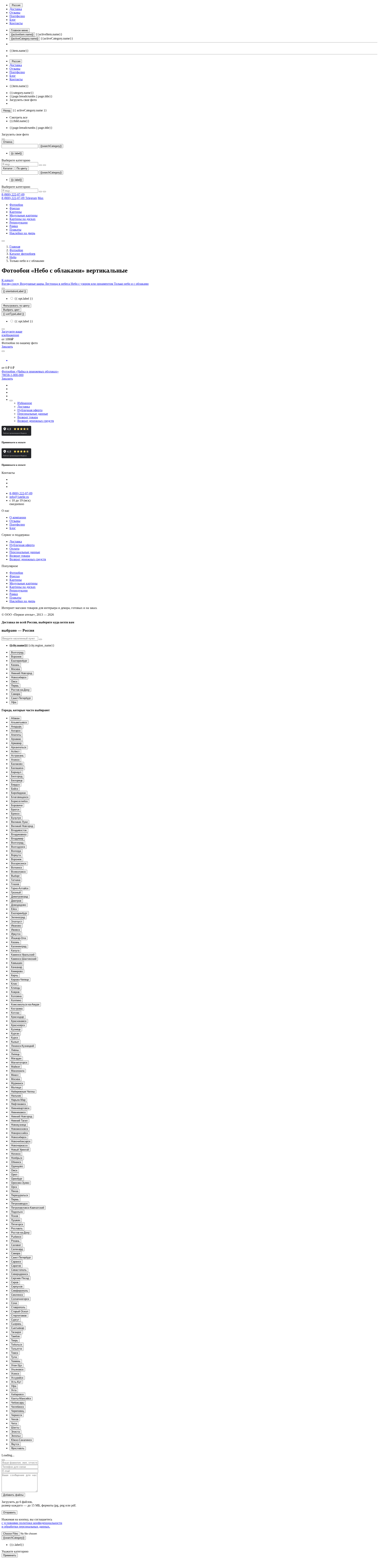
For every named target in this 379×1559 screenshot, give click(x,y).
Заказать (7, 346)
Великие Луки (19, 821)
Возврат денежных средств (35, 420)
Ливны (15, 1050)
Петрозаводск (19, 1203)
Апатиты (16, 734)
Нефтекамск (18, 1104)
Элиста (15, 1431)
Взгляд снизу (11, 283)
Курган (15, 1033)
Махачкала (17, 1070)
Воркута (16, 855)
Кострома (17, 1008)
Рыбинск (16, 1236)
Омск (14, 681)
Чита (14, 1423)
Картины (15, 212)
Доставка (15, 9)
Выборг (15, 875)
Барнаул (16, 772)
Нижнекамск (18, 1112)
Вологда (16, 851)
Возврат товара (27, 417)
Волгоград (17, 652)
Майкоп (15, 1066)
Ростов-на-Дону (20, 689)
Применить (9, 1555)
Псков (14, 1216)
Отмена (7, 141)
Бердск (15, 784)
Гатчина (15, 880)
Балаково (17, 763)
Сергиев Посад (20, 1278)
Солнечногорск (20, 1298)
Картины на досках (22, 219)
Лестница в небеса (58, 283)
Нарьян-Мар (18, 1099)
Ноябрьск (16, 1157)
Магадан (16, 1058)
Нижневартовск (20, 1108)
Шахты (15, 1427)
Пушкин (15, 1220)
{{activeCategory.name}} (24, 38)
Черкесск (16, 1415)
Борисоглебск (19, 801)
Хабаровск (17, 1394)
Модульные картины (23, 215)
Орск (14, 1186)
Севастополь (19, 1269)
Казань (15, 664)
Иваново (16, 925)
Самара (15, 693)
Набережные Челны (23, 1091)
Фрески (14, 208)
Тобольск (16, 1344)
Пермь (15, 685)
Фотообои (16, 204)
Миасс (15, 1075)
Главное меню (19, 30)
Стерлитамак (19, 1315)
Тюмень (15, 1361)
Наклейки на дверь (22, 233)
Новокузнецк (18, 1124)
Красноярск (18, 1025)
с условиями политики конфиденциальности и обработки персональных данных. (32, 1524)
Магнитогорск (19, 1062)
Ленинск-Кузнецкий (22, 1045)
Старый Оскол (19, 1311)
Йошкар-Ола (18, 938)
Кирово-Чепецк (20, 979)
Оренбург (16, 1178)
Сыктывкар (17, 1328)
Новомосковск (19, 1128)
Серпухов (17, 1286)
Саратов (16, 1265)
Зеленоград (18, 917)
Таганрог (16, 1332)
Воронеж (16, 656)
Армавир (16, 743)
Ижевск (15, 929)
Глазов (15, 884)
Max (40, 198)
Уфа (13, 702)
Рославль (17, 1228)
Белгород (17, 776)
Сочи (14, 1303)
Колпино (16, 1000)
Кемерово (17, 971)
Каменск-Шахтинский (23, 958)
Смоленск (17, 1294)
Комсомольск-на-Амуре (25, 1004)
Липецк (15, 1054)
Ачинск (15, 759)
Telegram (31, 198)
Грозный (16, 892)
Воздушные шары (32, 283)
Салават (16, 1245)
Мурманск (17, 1083)
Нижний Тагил (19, 1120)
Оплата (14, 548)
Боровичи (17, 805)
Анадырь (16, 726)
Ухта (13, 1390)
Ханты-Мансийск (21, 1398)
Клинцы (15, 987)
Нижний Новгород (21, 673)
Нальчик (16, 1095)
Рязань (15, 1240)
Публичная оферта (29, 410)
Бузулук (16, 817)
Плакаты (15, 229)
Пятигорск (17, 1224)
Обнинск (16, 1162)
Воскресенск (18, 863)
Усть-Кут (16, 1381)
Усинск (15, 1373)
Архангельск (18, 747)
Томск (14, 1352)
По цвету (22, 168)
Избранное (24, 403)
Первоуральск (19, 1195)
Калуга (15, 950)
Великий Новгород (22, 826)
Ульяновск (17, 1369)
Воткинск (16, 867)
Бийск (14, 788)
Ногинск (16, 1153)
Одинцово (17, 1166)
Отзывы (14, 12)
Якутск (15, 1444)
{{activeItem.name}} (22, 34)
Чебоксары (17, 1402)
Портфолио (17, 16)
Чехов (14, 1419)
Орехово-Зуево (20, 1182)
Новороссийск (19, 1133)
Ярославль (17, 1448)
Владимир (17, 838)
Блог (12, 19)
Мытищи (16, 1087)
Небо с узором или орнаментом (92, 283)
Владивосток (19, 830)
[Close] (3, 1459)
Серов (14, 1282)
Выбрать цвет (11, 309)
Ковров (15, 992)
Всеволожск (18, 871)
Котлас (15, 1012)
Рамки (13, 226)
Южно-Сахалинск (21, 1440)
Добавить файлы (13, 1494)
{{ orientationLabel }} (14, 291)
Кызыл (15, 1041)
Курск (14, 1037)
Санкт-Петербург (21, 698)
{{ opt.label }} (23, 298)
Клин (14, 983)
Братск (15, 809)
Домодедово (18, 904)
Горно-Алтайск (19, 888)
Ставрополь (18, 1307)
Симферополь (19, 1290)
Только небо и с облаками (131, 283)
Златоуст (16, 921)
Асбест (15, 751)
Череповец (17, 1410)
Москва (15, 669)
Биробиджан (18, 792)
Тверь (14, 1340)
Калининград (18, 946)
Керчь (14, 975)
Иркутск (16, 933)
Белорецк (17, 780)
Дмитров (16, 900)
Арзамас (16, 739)
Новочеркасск (19, 1145)
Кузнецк (16, 1029)
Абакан (15, 718)
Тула (14, 1357)
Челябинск (17, 1406)
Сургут (15, 1319)
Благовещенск (19, 797)
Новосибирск (18, 677)
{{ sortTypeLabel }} (13, 313)
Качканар (16, 967)
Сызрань (16, 1323)
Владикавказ (18, 834)
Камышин (16, 963)
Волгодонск (18, 846)
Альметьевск (19, 722)
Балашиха (17, 768)
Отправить (9, 1512)
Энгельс (16, 1435)
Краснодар (17, 1016)
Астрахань (17, 755)
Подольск (17, 1211)
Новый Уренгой (20, 1149)
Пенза (14, 1191)
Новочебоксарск (20, 1141)
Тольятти (16, 1348)
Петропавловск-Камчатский (27, 1207)
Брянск (15, 813)
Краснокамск (18, 1021)
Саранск (16, 1261)
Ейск (14, 909)
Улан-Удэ (16, 1365)
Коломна (16, 996)
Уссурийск (17, 1377)
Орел (14, 1174)
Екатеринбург (19, 660)
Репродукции (18, 222)
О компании (17, 517)
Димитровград (19, 896)
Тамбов (15, 1336)
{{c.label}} (16, 153)
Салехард (17, 1249)
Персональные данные (32, 413)
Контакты (16, 23)
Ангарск (16, 730)
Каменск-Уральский (22, 954)
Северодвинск (19, 1274)
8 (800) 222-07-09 (13, 194)
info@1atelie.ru (19, 497)
